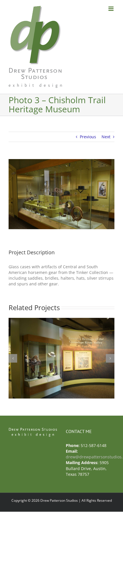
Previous (88, 136)
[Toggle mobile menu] (111, 9)
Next (106, 136)
